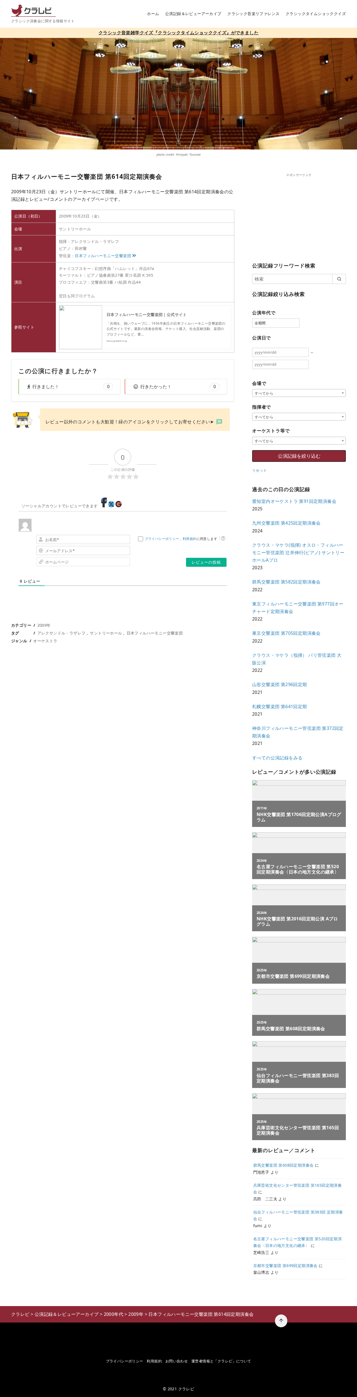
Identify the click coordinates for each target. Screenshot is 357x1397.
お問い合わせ (176, 1361)
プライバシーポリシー (162, 538)
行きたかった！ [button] (178, 386)
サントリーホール (106, 633)
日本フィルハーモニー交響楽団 (103, 255)
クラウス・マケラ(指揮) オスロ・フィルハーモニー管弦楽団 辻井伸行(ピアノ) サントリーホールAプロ (298, 552)
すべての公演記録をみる (277, 758)
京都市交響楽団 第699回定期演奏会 (285, 1265)
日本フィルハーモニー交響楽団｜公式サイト (147, 314)
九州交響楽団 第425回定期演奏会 (286, 523)
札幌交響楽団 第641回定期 (279, 706)
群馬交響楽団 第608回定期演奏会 (283, 1165)
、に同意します (181, 538)
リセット (259, 470)
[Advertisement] (299, 216)
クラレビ (186, 1388)
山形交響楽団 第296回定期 (279, 684)
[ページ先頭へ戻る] (281, 1320)
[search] (339, 279)
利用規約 (190, 538)
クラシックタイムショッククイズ (316, 13)
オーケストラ (45, 640)
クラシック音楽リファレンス (253, 13)
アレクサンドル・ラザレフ (61, 633)
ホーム (153, 13)
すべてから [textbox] (264, 393)
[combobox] (299, 393)
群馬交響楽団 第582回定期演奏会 (286, 582)
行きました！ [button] (71, 386)
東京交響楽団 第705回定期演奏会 (286, 633)
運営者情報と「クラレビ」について (221, 1361)
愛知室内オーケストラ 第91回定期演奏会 (294, 501)
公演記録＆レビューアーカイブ (193, 13)
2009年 (44, 625)
